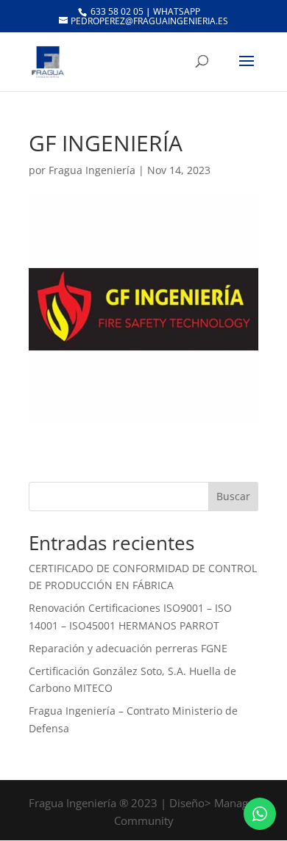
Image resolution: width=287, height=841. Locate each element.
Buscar (233, 496)
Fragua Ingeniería (92, 170)
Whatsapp (176, 11)
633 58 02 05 (116, 11)
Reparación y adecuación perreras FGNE (128, 648)
